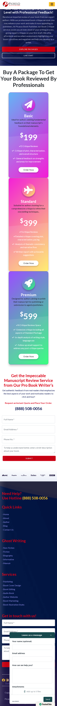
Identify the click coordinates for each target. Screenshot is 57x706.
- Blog (5, 526)
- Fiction (6, 551)
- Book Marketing (10, 600)
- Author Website (10, 597)
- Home (5, 514)
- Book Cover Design (11, 585)
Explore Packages (28, 49)
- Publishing (7, 581)
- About (5, 518)
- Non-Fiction (8, 548)
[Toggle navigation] (52, 4)
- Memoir (6, 563)
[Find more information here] (32, 668)
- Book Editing (8, 589)
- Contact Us (8, 529)
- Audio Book (8, 593)
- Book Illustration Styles (13, 604)
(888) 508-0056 (28, 408)
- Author (6, 522)
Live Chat (28, 55)
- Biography (7, 555)
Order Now (28, 169)
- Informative (8, 559)
